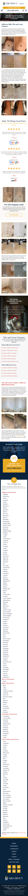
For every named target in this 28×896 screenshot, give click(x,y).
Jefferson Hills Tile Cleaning (9, 356)
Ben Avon (5, 513)
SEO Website (7, 893)
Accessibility (7, 887)
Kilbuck (5, 590)
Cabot (4, 687)
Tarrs (4, 818)
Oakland (5, 623)
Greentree (5, 575)
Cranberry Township (8, 691)
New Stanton (6, 799)
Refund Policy (17, 888)
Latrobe (5, 781)
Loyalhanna (6, 787)
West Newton (6, 824)
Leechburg (5, 783)
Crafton (5, 548)
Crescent (5, 552)
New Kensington (7, 797)
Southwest (5, 814)
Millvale (5, 604)
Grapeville (5, 766)
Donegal (5, 760)
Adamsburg (6, 743)
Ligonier (5, 785)
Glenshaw (5, 571)
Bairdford (5, 504)
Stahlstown (5, 816)
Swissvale (5, 658)
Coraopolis (5, 546)
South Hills (5, 650)
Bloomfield (5, 519)
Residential (14, 846)
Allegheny (5, 494)
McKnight (5, 602)
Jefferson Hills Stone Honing (9, 373)
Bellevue (5, 511)
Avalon (4, 502)
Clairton (5, 544)
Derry (4, 758)
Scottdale (5, 808)
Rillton (4, 802)
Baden (4, 681)
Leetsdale (5, 596)
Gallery (14, 851)
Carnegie (5, 534)
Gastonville (5, 722)
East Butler (5, 693)
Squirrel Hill (6, 656)
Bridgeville (5, 529)
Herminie (5, 772)
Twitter (18, 866)
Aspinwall (5, 500)
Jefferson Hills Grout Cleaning (10, 350)
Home (14, 843)
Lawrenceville (6, 594)
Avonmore (5, 751)
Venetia (4, 737)
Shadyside (5, 646)
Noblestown (6, 619)
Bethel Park (6, 515)
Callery (4, 689)
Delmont (5, 756)
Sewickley (5, 644)
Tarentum (5, 660)
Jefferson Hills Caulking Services (10, 361)
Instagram (9, 866)
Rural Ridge (6, 640)
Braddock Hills (6, 523)
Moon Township (7, 610)
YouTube (9, 871)
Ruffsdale (5, 806)
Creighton (5, 550)
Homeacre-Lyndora (7, 696)
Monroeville (6, 606)
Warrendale (5, 667)
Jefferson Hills (6, 588)
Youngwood (6, 828)
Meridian (5, 702)
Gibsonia (5, 569)
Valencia (5, 710)
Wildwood (5, 675)
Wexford (5, 673)
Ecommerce (13, 893)
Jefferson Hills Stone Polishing (10, 376)
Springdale (5, 654)
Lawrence (5, 725)
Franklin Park (6, 567)
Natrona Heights (7, 615)
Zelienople (5, 712)
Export (4, 762)
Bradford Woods (7, 525)
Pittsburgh (5, 631)
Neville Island (6, 617)
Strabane (5, 735)
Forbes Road (6, 764)
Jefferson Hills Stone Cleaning (10, 367)
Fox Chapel (6, 565)
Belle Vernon (6, 752)
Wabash (5, 665)
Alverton (5, 745)
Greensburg (6, 768)
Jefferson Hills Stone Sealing (9, 370)
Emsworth (5, 561)
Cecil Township (6, 718)
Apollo (4, 747)
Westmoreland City (7, 826)
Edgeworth (5, 559)
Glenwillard (6, 573)
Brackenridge (6, 521)
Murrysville (5, 793)
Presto (4, 636)
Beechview (5, 509)
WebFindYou (21, 893)
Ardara (4, 749)
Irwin (4, 776)
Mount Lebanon (7, 611)
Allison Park (6, 496)
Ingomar (5, 586)
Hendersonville (6, 723)
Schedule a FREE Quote (14, 7)
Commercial (14, 849)
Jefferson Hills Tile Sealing (9, 358)
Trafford (5, 820)
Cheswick (5, 542)
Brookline (5, 533)
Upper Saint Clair (7, 661)
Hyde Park (5, 774)
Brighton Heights (7, 531)
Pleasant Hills (6, 633)
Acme (4, 741)
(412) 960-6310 (13, 10)
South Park (5, 652)
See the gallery (14, 215)
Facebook (14, 866)
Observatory (6, 627)
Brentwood (5, 527)
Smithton (5, 812)
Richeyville (5, 731)
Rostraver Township (8, 804)
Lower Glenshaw (7, 598)
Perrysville (5, 629)
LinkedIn (14, 871)
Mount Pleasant (6, 791)
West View (5, 671)
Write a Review (2, 10)
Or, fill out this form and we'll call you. (14, 470)
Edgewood (5, 558)
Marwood (5, 700)
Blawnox (5, 517)
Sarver (4, 704)
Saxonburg (5, 706)
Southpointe (6, 733)
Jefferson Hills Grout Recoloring (10, 347)
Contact (14, 857)
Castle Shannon (6, 538)
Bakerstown (6, 506)
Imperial (5, 583)
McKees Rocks (6, 600)
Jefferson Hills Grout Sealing (9, 353)
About (14, 854)
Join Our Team (14, 862)
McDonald (5, 727)
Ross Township (6, 638)
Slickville (5, 810)
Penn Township (6, 801)
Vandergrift (5, 822)
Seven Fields (6, 708)
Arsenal (5, 498)
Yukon (4, 829)
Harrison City (6, 770)
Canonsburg (6, 716)
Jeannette (5, 777)
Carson (4, 536)
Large (4, 592)
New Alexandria (7, 795)
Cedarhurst (5, 540)
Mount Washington (7, 613)
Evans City (5, 694)
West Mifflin (6, 669)
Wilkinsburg (6, 677)
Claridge (5, 754)
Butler (4, 685)
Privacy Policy (14, 887)
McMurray (5, 729)
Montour (5, 608)
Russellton (5, 642)
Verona (4, 663)
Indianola (5, 584)
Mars (4, 698)
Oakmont (5, 625)
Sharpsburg (5, 648)
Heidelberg (5, 579)
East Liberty (6, 556)
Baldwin (5, 508)
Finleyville (5, 720)
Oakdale (5, 621)
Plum (4, 635)
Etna (4, 563)
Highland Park (6, 581)
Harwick (5, 577)
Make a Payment (14, 859)
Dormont (5, 554)
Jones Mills (5, 779)
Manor (4, 789)
